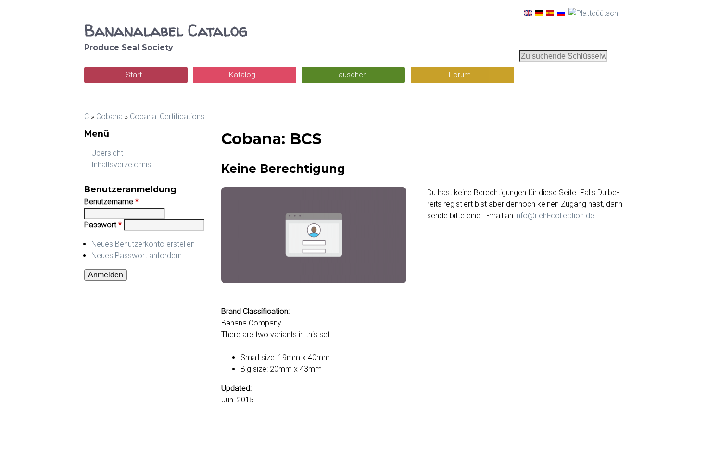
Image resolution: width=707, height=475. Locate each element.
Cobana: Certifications (167, 116)
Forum (460, 74)
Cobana (109, 116)
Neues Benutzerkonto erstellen (143, 244)
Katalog (242, 74)
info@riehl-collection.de (554, 215)
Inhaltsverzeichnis (121, 164)
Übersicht (107, 153)
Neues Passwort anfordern (136, 255)
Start (134, 74)
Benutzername (111, 201)
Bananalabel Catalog (165, 30)
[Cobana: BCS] (528, 13)
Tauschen (351, 74)
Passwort (103, 224)
